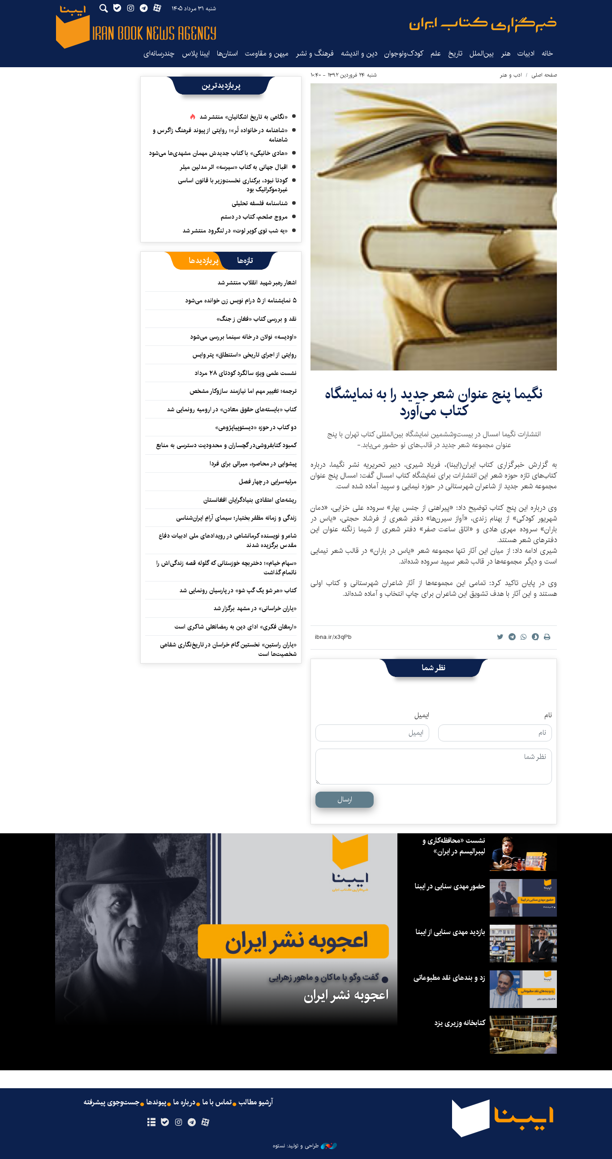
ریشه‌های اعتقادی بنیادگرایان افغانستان (250, 500)
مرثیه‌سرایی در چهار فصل (268, 482)
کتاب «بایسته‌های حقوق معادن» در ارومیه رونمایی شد (232, 409)
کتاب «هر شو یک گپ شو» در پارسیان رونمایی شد (238, 590)
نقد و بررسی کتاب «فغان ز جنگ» (256, 319)
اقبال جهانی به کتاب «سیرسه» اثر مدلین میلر (234, 167)
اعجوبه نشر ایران (346, 995)
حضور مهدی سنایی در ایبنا (450, 886)
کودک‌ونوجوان (403, 53)
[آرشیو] (151, 1122)
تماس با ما (217, 1102)
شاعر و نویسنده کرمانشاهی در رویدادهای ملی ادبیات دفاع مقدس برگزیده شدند (228, 540)
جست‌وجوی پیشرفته (111, 1102)
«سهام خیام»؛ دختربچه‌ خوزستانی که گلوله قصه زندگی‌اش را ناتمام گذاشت (226, 567)
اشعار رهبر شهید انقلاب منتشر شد (257, 283)
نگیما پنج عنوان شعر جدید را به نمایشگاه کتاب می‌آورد (434, 402)
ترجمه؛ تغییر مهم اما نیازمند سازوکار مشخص (243, 391)
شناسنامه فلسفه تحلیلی (260, 203)
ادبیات (525, 53)
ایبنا (483, 25)
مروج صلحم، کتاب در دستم (254, 217)
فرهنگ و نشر (315, 53)
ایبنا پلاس (196, 53)
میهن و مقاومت (267, 53)
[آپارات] (205, 1122)
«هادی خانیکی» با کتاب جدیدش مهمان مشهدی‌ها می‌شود (218, 153)
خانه (547, 53)
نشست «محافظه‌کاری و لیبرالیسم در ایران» (453, 846)
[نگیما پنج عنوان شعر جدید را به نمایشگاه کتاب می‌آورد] (433, 227)
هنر (505, 53)
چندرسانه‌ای (159, 53)
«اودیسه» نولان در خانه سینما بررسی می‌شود (243, 337)
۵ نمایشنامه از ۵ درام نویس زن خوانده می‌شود (240, 301)
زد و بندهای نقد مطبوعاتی (449, 978)
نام (548, 715)
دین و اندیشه (359, 53)
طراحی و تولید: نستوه (296, 1146)
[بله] (164, 1122)
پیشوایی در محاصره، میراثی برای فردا (253, 464)
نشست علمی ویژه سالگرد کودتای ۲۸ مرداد (245, 373)
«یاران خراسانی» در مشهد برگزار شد (255, 608)
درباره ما (184, 1102)
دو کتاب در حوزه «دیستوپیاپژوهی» (256, 427)
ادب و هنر (511, 75)
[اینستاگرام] (178, 1122)
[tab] (245, 261)
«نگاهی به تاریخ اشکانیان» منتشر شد (243, 117)
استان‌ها (227, 53)
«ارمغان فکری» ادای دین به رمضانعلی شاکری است (236, 627)
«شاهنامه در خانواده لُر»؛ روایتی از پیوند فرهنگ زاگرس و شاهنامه (220, 134)
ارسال (344, 799)
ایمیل (421, 715)
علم (436, 53)
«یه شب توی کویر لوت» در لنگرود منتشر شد (235, 231)
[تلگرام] (192, 1122)
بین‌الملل (482, 53)
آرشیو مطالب (256, 1102)
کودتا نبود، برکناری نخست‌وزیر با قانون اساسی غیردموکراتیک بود (233, 185)
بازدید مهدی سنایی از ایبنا (450, 932)
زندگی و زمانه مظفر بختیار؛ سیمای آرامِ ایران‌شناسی (236, 518)
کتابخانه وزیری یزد (459, 1023)
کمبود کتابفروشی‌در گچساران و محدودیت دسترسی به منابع (226, 445)
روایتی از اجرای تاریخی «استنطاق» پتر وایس (245, 355)
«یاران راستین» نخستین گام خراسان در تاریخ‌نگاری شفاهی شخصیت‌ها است (228, 649)
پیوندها (156, 1102)
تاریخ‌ (455, 53)
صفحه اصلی (544, 75)
